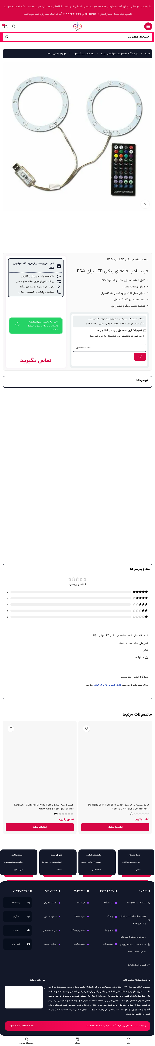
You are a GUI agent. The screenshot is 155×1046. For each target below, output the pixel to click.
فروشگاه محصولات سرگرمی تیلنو (119, 54)
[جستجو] (7, 37)
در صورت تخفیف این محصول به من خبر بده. (116, 336)
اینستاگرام (16, 902)
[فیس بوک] (28, 944)
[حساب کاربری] (13, 26)
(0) (131, 814)
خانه (147, 54)
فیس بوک (16, 944)
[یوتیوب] (28, 930)
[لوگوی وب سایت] (77, 26)
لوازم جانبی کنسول (83, 54)
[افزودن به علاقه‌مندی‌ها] (86, 728)
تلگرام (16, 916)
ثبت (140, 356)
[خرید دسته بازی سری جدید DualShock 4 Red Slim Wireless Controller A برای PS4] (115, 762)
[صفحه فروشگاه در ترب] (44, 995)
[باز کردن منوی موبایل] (148, 26)
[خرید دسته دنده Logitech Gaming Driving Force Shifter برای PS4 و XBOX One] (40, 762)
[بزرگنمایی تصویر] (145, 204)
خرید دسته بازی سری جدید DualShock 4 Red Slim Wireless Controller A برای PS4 (118, 807)
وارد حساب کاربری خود (107, 685)
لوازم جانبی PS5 (56, 54)
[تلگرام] (28, 916)
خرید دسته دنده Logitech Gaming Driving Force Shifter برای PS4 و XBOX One (44, 807)
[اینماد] (24, 997)
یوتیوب (16, 930)
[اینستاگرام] (28, 903)
